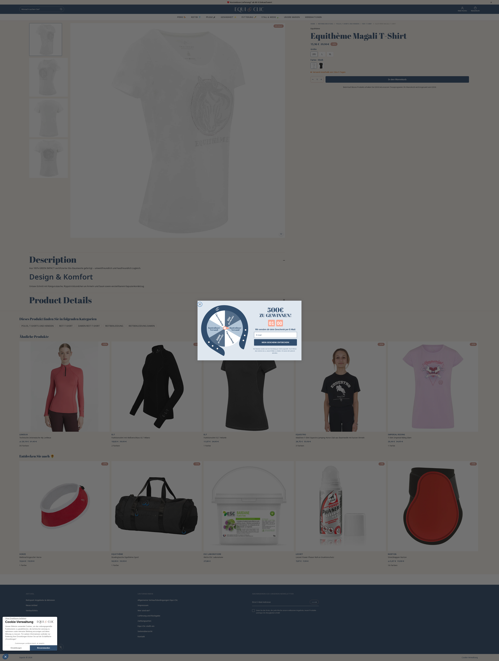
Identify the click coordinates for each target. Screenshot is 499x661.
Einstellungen (16, 648)
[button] (5, 656)
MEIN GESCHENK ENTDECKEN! (275, 342)
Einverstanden (43, 648)
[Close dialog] (200, 304)
